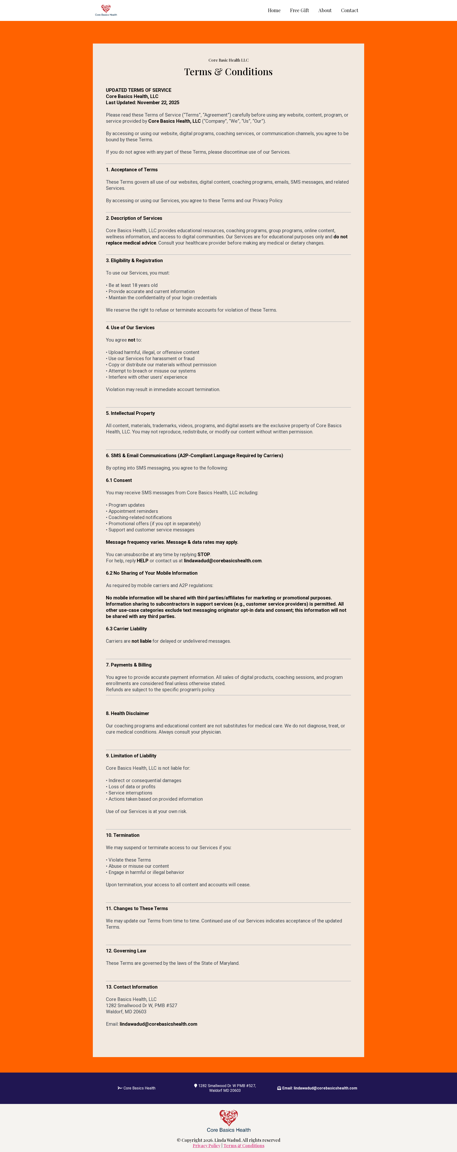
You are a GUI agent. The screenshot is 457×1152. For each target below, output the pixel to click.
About (325, 10)
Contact (349, 10)
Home (274, 10)
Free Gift (299, 10)
